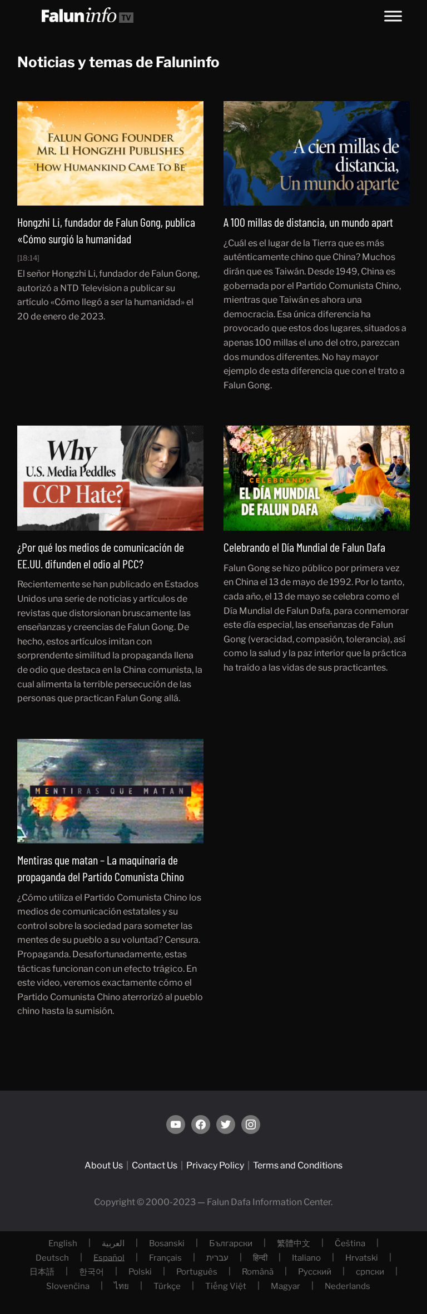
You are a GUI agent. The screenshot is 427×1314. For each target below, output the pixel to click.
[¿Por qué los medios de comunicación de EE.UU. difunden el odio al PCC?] (110, 477)
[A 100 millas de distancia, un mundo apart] (317, 152)
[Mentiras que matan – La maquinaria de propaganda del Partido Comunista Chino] (110, 790)
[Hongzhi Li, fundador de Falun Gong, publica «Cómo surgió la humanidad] (110, 152)
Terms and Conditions (297, 1165)
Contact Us (154, 1165)
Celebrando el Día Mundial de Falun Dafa (304, 546)
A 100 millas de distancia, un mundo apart (308, 221)
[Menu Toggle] (393, 16)
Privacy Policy (215, 1165)
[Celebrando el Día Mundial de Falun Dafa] (317, 477)
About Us (104, 1165)
